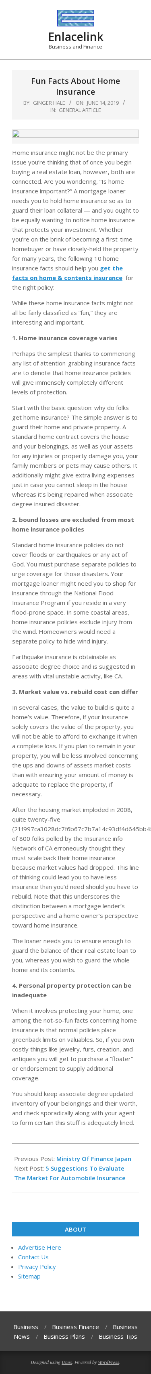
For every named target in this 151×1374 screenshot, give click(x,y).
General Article (80, 110)
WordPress (108, 1362)
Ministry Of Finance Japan (93, 1159)
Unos (67, 1362)
